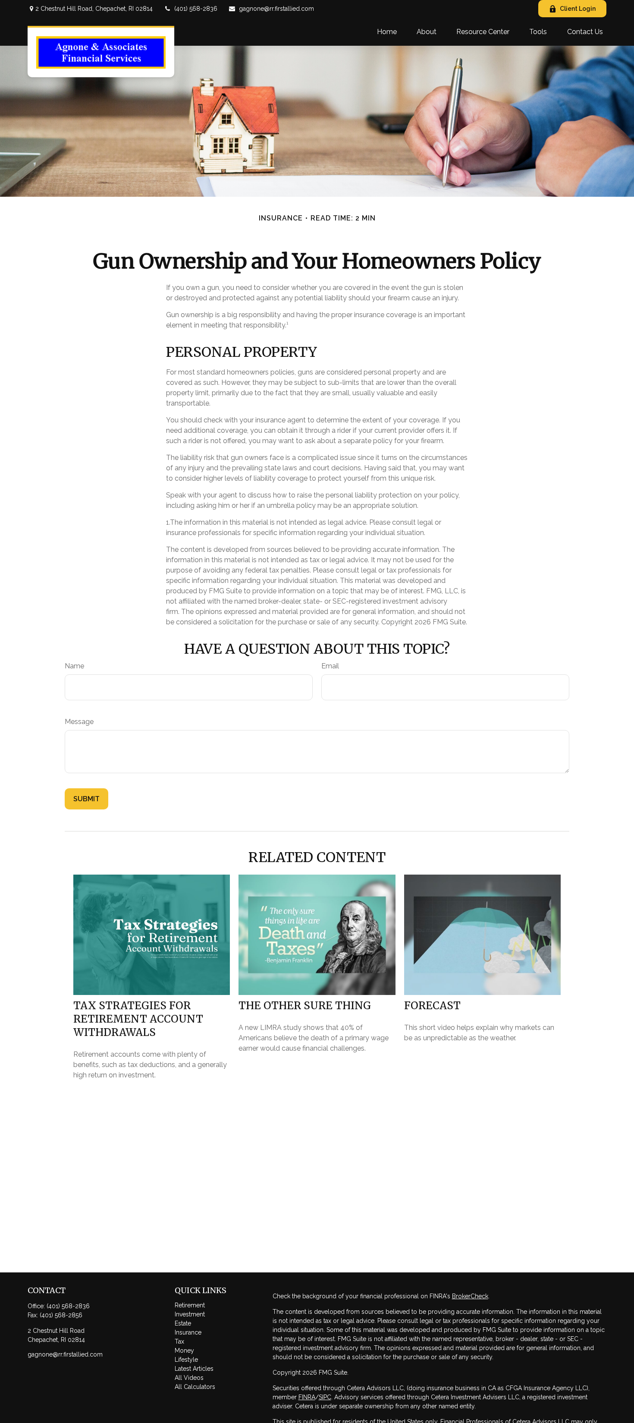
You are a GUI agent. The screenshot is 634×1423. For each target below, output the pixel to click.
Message (79, 722)
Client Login (578, 8)
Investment (190, 1314)
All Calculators (195, 1386)
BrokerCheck (470, 1296)
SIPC (325, 1397)
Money (184, 1350)
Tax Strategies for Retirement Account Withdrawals (138, 1019)
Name (74, 666)
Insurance (188, 1332)
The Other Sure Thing (305, 1005)
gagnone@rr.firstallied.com (276, 8)
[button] (386, 31)
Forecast (432, 1005)
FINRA (306, 1397)
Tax (179, 1341)
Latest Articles (194, 1368)
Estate (183, 1323)
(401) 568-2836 (195, 8)
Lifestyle (186, 1359)
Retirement (190, 1305)
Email (330, 666)
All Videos (189, 1377)
